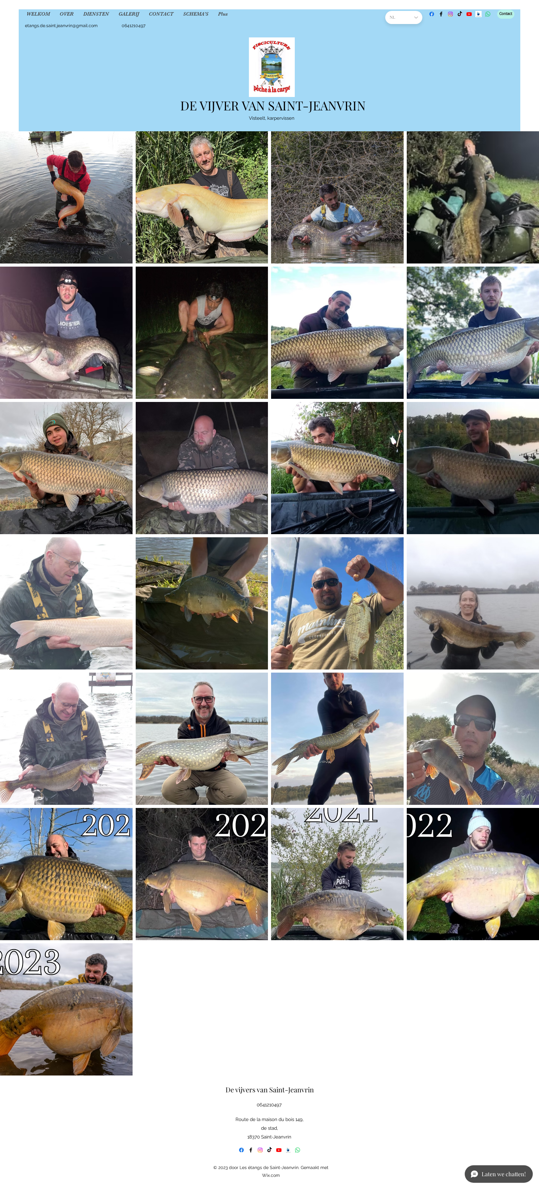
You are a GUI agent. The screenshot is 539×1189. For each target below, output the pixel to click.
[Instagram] (450, 14)
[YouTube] (469, 14)
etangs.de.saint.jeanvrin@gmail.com (61, 25)
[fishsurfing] (478, 14)
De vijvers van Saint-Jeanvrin (270, 1089)
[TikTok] (460, 14)
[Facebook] (432, 14)
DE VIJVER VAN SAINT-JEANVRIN (273, 105)
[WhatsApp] (488, 14)
